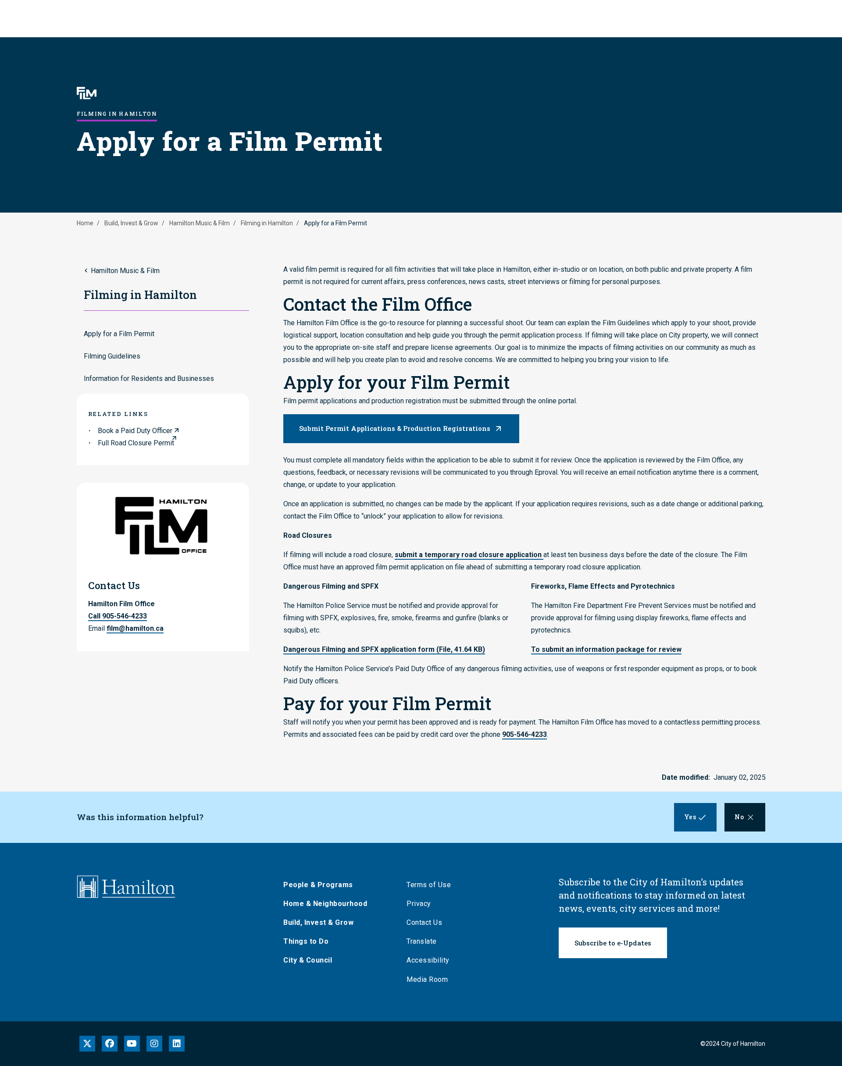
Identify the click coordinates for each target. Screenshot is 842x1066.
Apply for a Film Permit (119, 334)
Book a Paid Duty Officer (135, 430)
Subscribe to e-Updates (612, 942)
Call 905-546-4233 (117, 616)
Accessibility (428, 960)
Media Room (427, 979)
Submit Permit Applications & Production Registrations (394, 428)
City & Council (307, 960)
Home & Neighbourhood (325, 903)
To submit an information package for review (606, 649)
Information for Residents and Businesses (149, 378)
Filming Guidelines (112, 356)
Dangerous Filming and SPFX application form (384, 649)
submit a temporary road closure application (469, 555)
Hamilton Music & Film (199, 223)
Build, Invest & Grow (131, 223)
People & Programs (318, 885)
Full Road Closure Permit (136, 443)
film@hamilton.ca (135, 628)
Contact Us (424, 922)
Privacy (419, 903)
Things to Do (305, 941)
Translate (422, 941)
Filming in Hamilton (267, 223)
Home (85, 223)
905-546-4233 (524, 734)
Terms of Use (429, 885)
